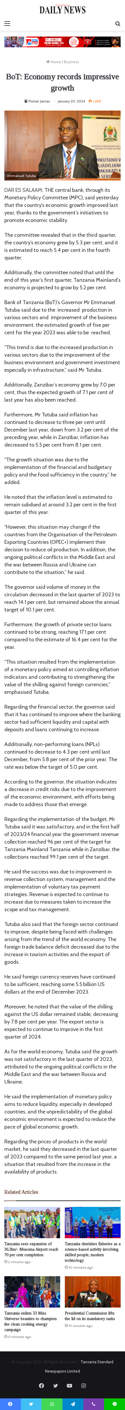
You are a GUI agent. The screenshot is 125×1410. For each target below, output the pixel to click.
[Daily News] (62, 9)
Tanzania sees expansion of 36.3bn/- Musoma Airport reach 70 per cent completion (31, 1249)
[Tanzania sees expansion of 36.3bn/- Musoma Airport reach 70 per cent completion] (32, 1222)
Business (71, 61)
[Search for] (118, 23)
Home (55, 61)
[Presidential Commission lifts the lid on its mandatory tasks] (93, 1292)
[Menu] (7, 23)
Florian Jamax (39, 101)
